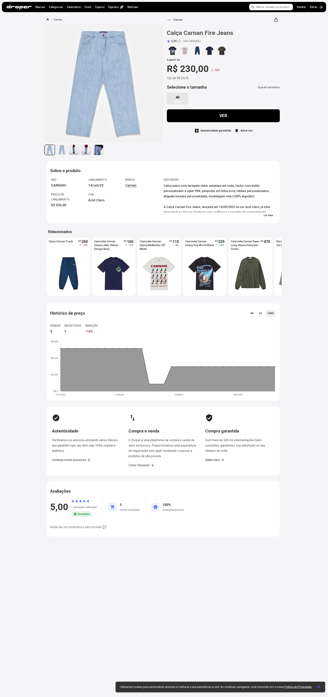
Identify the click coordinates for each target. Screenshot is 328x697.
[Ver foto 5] (98, 150)
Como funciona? (141, 465)
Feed (88, 7)
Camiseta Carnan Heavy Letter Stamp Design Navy (106, 245)
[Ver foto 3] (74, 150)
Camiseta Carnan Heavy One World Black (199, 243)
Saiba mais (214, 460)
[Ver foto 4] (86, 150)
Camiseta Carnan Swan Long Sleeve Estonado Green (245, 245)
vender (301, 7)
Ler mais (268, 215)
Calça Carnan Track (61, 241)
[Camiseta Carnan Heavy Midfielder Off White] (185, 50)
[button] (174, 41)
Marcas (40, 7)
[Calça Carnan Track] (197, 50)
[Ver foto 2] (62, 150)
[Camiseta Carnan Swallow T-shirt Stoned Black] (222, 50)
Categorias (56, 7)
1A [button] (260, 313)
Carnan (58, 19)
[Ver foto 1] (49, 150)
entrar (316, 7)
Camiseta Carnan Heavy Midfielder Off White (152, 245)
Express (116, 7)
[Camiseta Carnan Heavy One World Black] (172, 50)
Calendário (74, 7)
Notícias (132, 7)
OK (318, 686)
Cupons (100, 7)
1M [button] (251, 313)
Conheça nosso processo (71, 460)
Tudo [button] (270, 313)
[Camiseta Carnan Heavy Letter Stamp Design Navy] (209, 50)
